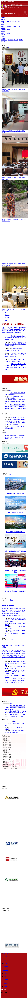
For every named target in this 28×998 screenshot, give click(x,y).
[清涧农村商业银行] (12, 881)
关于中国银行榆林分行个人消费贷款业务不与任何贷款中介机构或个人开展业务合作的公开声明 (15, 437)
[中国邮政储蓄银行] (12, 830)
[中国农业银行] (12, 809)
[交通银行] (12, 825)
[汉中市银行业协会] (12, 937)
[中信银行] (12, 856)
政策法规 (3, 28)
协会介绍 (3, 19)
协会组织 (12, 21)
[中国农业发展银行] (12, 799)
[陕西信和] (12, 871)
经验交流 (3, 38)
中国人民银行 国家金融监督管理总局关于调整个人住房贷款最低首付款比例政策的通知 (15, 620)
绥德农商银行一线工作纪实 (17, 417)
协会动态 (3, 26)
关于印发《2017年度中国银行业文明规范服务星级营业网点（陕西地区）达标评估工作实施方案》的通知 (15, 680)
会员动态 (7, 26)
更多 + (9, 47)
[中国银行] (12, 815)
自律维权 (3, 31)
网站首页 (3, 17)
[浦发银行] (12, 845)
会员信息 (3, 22)
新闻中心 (3, 24)
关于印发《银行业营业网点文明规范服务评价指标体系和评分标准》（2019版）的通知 (15, 672)
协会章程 (7, 21)
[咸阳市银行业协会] (12, 942)
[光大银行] (12, 850)
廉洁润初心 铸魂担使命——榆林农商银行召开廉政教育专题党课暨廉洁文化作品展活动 (15, 707)
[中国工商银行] (12, 804)
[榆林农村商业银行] (12, 876)
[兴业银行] (12, 840)
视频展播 (3, 41)
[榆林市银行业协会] (11, 7)
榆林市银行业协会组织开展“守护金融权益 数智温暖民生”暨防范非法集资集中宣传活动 (15, 337)
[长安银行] (12, 861)
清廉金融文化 (4, 40)
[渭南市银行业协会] (12, 932)
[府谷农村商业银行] (12, 892)
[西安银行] (12, 866)
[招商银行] (12, 835)
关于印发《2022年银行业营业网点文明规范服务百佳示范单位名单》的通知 (15, 663)
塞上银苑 (17, 26)
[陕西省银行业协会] (12, 921)
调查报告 (21, 40)
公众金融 (3, 34)
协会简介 (3, 21)
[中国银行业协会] (12, 916)
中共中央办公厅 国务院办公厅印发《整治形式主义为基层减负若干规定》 (15, 401)
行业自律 (3, 33)
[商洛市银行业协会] (12, 947)
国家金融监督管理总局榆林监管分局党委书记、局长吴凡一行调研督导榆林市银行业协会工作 (15, 355)
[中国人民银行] (12, 794)
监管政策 (3, 29)
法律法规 (7, 29)
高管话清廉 (10, 40)
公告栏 (5, 986)
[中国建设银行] (12, 820)
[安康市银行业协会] (12, 926)
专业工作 (3, 36)
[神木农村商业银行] (12, 897)
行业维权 (7, 33)
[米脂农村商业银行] (12, 902)
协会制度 (17, 21)
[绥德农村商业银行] (12, 886)
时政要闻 (12, 26)
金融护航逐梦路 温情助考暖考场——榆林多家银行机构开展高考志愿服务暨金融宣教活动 (15, 344)
